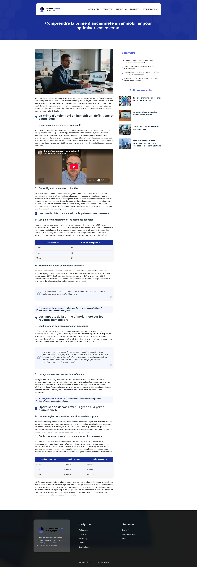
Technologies (150, 9)
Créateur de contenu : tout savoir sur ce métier (145, 113)
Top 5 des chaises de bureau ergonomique (146, 127)
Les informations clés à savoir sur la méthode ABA (147, 99)
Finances (134, 9)
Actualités (93, 9)
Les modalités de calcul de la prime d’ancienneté (139, 67)
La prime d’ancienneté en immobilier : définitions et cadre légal (139, 61)
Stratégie (108, 9)
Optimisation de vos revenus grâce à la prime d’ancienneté (141, 79)
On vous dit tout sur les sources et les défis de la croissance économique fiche (147, 143)
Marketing (121, 9)
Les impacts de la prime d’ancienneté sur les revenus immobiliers (141, 73)
